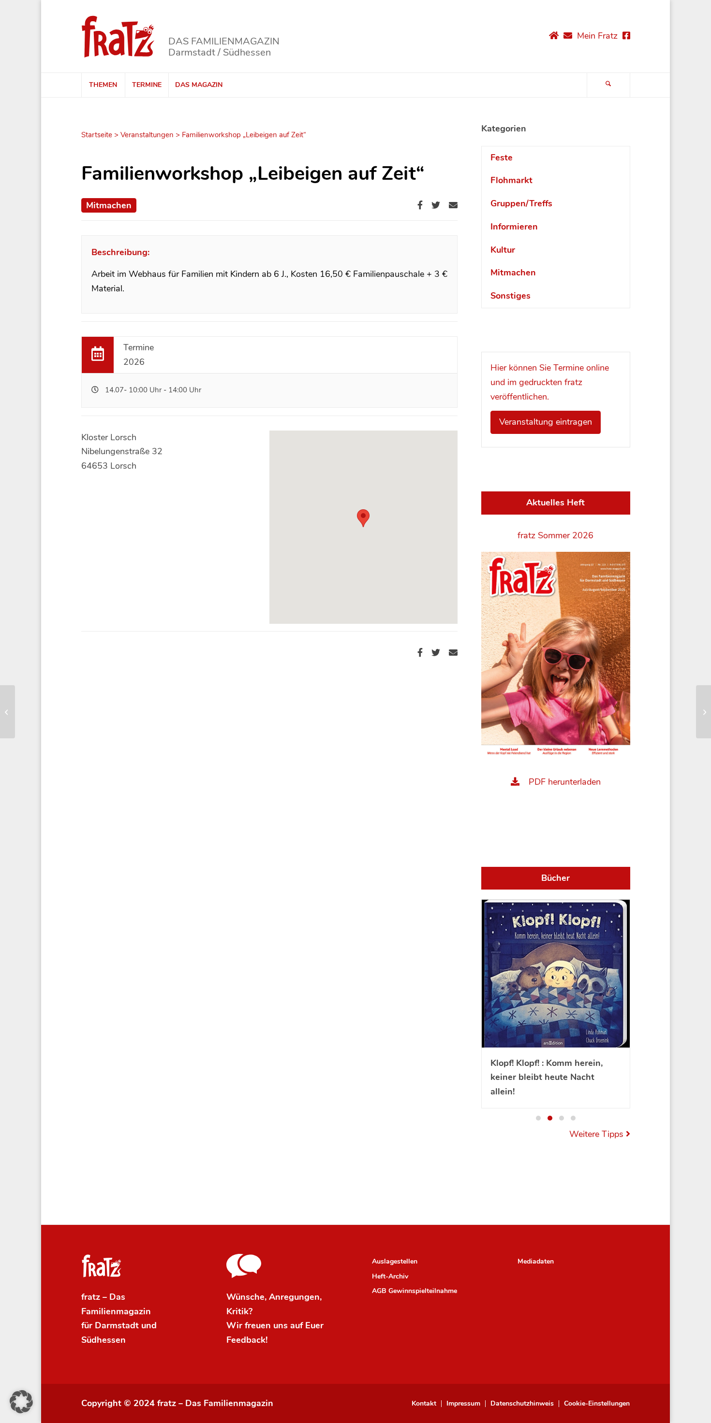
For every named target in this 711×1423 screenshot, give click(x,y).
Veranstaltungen (147, 135)
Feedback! (246, 1340)
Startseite (96, 135)
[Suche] (608, 85)
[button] (538, 1118)
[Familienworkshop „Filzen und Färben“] (7, 711)
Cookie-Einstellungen (597, 1403)
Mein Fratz (597, 36)
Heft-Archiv (390, 1276)
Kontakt (424, 1403)
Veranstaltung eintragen (545, 422)
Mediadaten (536, 1261)
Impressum (463, 1403)
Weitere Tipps (597, 1134)
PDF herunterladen (565, 782)
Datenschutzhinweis (522, 1403)
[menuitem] (103, 85)
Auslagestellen (394, 1261)
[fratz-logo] (118, 36)
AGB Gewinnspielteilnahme (414, 1290)
